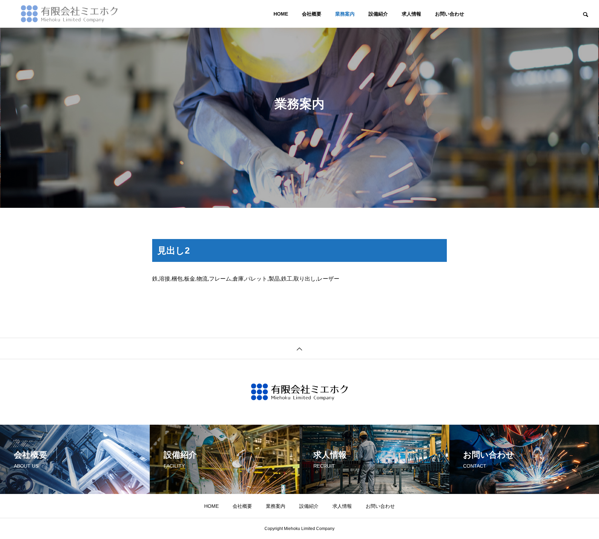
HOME (281, 14)
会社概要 (311, 14)
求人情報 (411, 14)
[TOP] (299, 348)
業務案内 (345, 14)
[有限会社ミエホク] (69, 14)
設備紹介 (378, 14)
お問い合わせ (449, 14)
